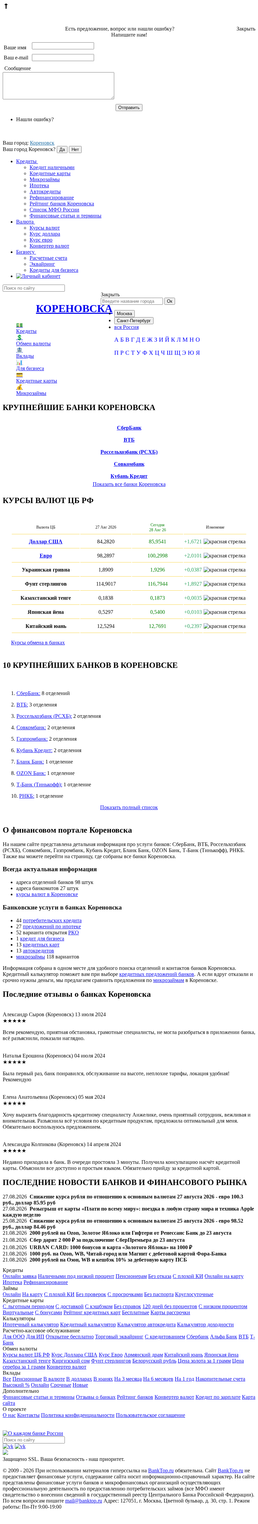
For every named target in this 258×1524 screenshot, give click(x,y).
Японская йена (221, 1355)
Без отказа (159, 1276)
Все (7, 1379)
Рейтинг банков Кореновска (62, 203)
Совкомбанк (129, 464)
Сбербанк (197, 1336)
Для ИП (35, 1336)
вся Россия (126, 327)
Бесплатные (135, 1312)
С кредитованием (165, 1336)
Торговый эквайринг (119, 1336)
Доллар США (45, 541)
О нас (9, 1415)
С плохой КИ (188, 1276)
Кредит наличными (52, 167)
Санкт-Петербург (134, 320)
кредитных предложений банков (156, 974)
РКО (73, 932)
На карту (32, 1294)
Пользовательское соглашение (150, 1415)
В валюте (54, 1379)
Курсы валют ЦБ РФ (26, 1355)
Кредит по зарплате (218, 1397)
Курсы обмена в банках (38, 642)
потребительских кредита (52, 920)
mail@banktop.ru (83, 1501)
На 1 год (184, 1379)
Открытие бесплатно (70, 1336)
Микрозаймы (45, 179)
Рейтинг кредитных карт (92, 1312)
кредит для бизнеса (42, 938)
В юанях (103, 1379)
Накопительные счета (220, 1379)
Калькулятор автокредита (146, 1324)
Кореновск (42, 143)
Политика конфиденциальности (78, 1415)
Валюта (25, 222)
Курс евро (41, 240)
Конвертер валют (49, 246)
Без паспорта (159, 1294)
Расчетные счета (48, 258)
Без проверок (91, 1294)
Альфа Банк (223, 1336)
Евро (46, 555)
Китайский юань (183, 1355)
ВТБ (129, 440)
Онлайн (12, 1294)
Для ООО (14, 1336)
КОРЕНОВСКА (74, 308)
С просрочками (125, 1294)
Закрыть (245, 29)
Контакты (28, 1415)
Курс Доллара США (74, 1355)
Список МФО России (54, 209)
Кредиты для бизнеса (54, 270)
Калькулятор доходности (205, 1324)
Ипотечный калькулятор (31, 1324)
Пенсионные (27, 1379)
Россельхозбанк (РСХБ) (129, 452)
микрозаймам (168, 980)
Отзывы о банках (96, 1397)
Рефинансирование (52, 197)
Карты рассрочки (170, 1312)
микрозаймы (30, 957)
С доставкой (69, 1306)
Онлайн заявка (20, 1276)
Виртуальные (18, 1312)
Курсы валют (45, 228)
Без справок (127, 1306)
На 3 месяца (128, 1379)
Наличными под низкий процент (76, 1276)
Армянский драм (143, 1355)
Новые (80, 1385)
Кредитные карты (50, 173)
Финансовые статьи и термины (65, 215)
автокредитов (38, 950)
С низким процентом (223, 1306)
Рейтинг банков (135, 1397)
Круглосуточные (194, 1294)
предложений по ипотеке (52, 926)
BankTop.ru (161, 1470)
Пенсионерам (131, 1276)
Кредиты (27, 161)
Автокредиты (45, 191)
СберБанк (129, 428)
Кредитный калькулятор (88, 1324)
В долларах (79, 1379)
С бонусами (48, 1312)
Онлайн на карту (224, 1276)
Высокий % (16, 1385)
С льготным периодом (28, 1306)
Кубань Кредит (129, 476)
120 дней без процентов (169, 1306)
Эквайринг (42, 264)
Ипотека (39, 185)
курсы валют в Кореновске (47, 894)
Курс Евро (111, 1355)
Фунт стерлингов (111, 1361)
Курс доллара (45, 234)
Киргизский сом (71, 1361)
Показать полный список (129, 807)
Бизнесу (26, 252)
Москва (124, 313)
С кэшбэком (99, 1306)
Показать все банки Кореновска (129, 484)
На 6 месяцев (158, 1379)
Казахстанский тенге (27, 1361)
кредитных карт (41, 944)
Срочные (60, 1385)
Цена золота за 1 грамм (204, 1361)
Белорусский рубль (154, 1361)
